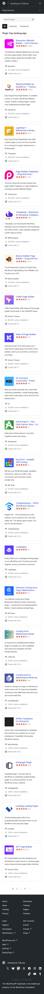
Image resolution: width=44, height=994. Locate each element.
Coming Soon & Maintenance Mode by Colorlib (26, 676)
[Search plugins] (33, 19)
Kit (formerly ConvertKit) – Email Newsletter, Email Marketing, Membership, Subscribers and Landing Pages (27, 379)
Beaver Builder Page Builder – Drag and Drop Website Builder (27, 257)
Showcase (27, 901)
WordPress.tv (9, 933)
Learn (4, 921)
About (4, 901)
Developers (7, 929)
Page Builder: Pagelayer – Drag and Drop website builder (27, 173)
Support (5, 925)
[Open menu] (40, 3)
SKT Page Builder (24, 847)
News (4, 905)
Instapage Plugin (24, 762)
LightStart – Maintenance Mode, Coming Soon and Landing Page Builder (26, 129)
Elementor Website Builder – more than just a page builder (27, 42)
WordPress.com (10, 940)
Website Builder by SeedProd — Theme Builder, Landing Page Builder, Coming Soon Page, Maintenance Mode (26, 85)
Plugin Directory (8, 10)
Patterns (26, 913)
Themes (26, 905)
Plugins (26, 909)
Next (30, 888)
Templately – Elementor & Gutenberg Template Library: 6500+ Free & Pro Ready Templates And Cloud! (27, 213)
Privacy (5, 913)
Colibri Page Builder (25, 296)
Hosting (5, 909)
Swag (26, 933)
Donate (27, 929)
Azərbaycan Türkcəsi (16, 963)
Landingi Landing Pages (27, 806)
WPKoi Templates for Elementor (24, 719)
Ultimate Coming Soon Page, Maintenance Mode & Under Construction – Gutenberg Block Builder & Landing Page (27, 589)
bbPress (6, 948)
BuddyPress (8, 952)
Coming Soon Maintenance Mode (25, 632)
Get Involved (28, 921)
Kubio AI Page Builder (26, 334)
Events (26, 925)
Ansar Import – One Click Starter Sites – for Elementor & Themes (27, 423)
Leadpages (21, 547)
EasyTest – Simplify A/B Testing (25, 460)
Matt (5, 944)
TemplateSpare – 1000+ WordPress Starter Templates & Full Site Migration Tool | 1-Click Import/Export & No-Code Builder (27, 504)
